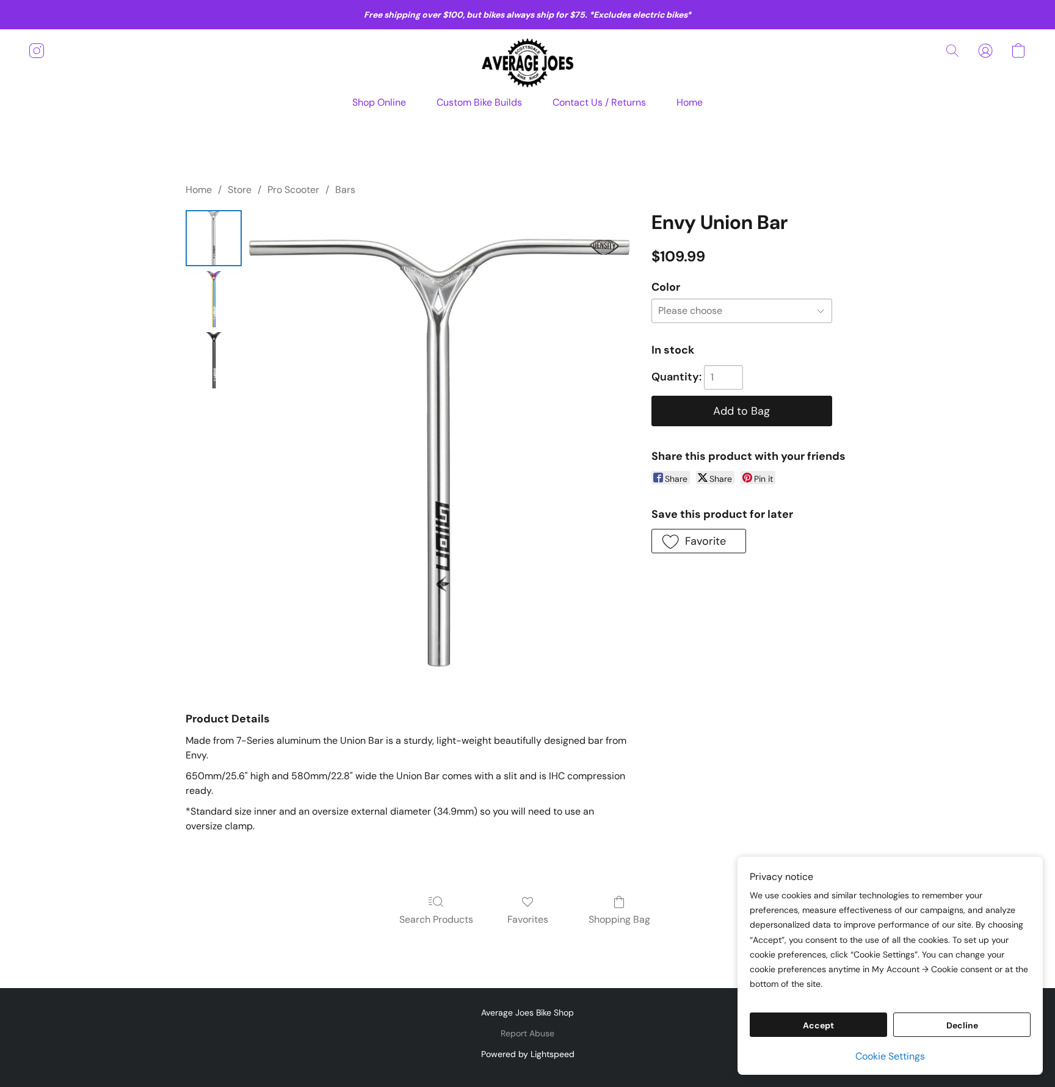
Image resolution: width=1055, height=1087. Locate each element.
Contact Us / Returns (599, 102)
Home (689, 102)
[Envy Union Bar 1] (214, 299)
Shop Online (379, 102)
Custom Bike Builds (479, 102)
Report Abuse (527, 1033)
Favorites (527, 919)
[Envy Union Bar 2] (214, 360)
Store (240, 189)
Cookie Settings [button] (890, 1056)
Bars (345, 189)
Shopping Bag (619, 919)
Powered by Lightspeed (528, 1054)
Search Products (436, 919)
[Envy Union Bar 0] (214, 238)
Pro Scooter (293, 189)
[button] (527, 62)
